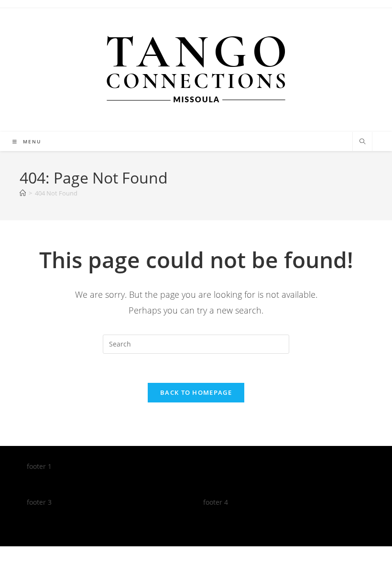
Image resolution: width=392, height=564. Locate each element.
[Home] (23, 193)
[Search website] (362, 142)
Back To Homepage (196, 392)
